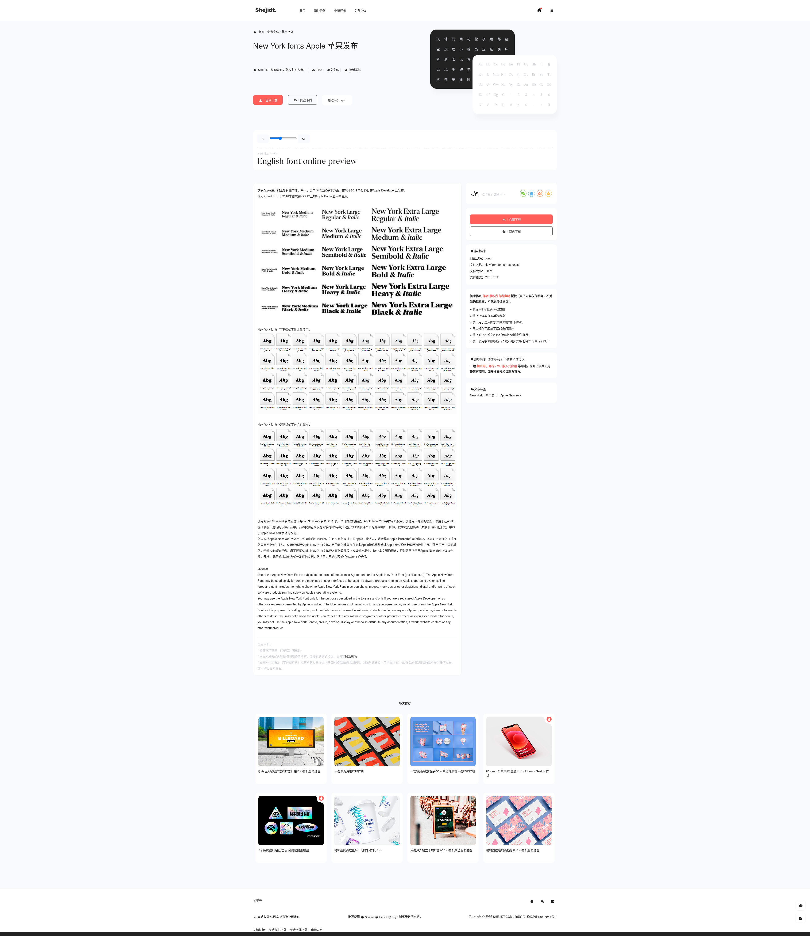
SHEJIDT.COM (503, 916)
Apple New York (510, 395)
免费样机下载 (277, 930)
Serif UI (271, 196)
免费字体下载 (299, 930)
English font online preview (307, 161)
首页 (302, 10)
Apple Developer (384, 190)
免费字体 (360, 10)
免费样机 (340, 10)
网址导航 (320, 10)
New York (476, 395)
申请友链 (317, 930)
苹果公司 (491, 395)
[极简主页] (539, 11)
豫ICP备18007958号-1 (542, 916)
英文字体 (287, 32)
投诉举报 (355, 70)
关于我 (257, 900)
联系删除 (351, 656)
